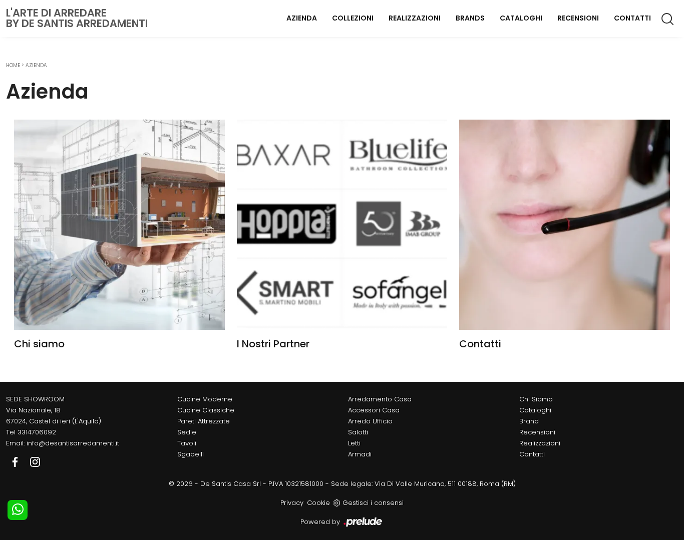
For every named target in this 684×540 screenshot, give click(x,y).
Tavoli (186, 443)
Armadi (360, 454)
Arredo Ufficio (370, 421)
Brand (529, 421)
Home (13, 65)
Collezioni (353, 18)
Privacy (291, 502)
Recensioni (578, 18)
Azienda (301, 18)
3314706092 (37, 432)
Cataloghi (521, 18)
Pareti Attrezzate (203, 421)
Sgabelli (190, 454)
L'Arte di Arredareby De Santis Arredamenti (77, 18)
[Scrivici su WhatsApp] (18, 510)
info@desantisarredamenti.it (73, 443)
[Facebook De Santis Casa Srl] (16, 461)
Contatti (632, 18)
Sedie (186, 432)
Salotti (358, 432)
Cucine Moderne (204, 399)
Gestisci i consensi (373, 502)
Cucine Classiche (205, 410)
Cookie (318, 502)
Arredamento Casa (380, 399)
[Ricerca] (668, 19)
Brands (470, 18)
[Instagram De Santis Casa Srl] (35, 461)
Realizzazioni (415, 18)
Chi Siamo (536, 399)
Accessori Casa (374, 410)
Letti (354, 443)
